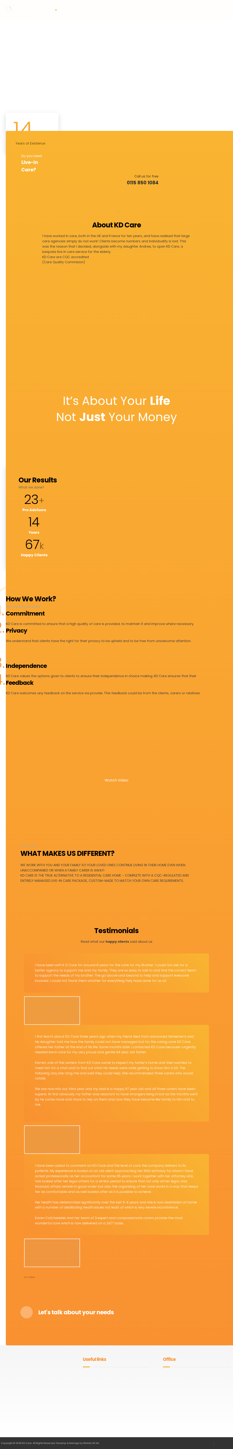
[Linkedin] (42, 1410)
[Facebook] (30, 1410)
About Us (90, 1375)
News (123, 1375)
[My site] (8, 9)
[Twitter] (36, 1410)
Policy (88, 1381)
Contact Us (127, 1381)
